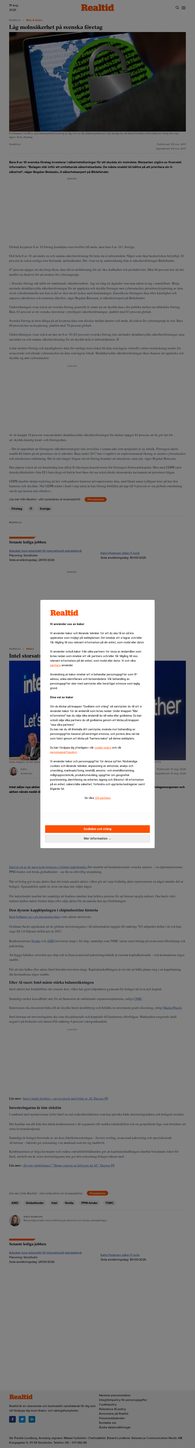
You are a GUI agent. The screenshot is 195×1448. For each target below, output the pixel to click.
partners (55, 665)
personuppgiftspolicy (63, 752)
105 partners (103, 798)
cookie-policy (102, 747)
